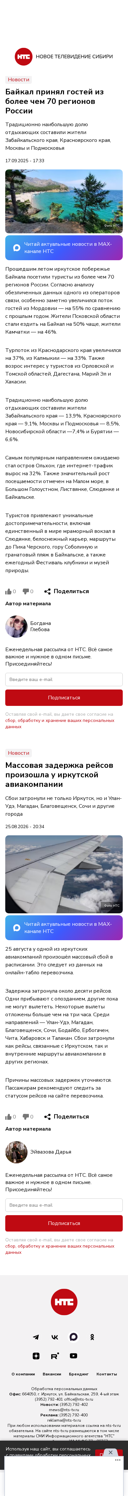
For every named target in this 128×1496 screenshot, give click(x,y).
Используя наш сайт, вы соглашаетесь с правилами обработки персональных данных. (48, 1455)
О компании (23, 1374)
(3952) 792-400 (73, 1415)
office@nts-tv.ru (78, 1399)
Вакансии (52, 1374)
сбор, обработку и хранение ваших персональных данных (59, 723)
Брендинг (79, 1374)
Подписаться (64, 697)
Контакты (106, 1374)
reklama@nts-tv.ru (64, 1420)
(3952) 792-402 (74, 1404)
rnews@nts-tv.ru (64, 1409)
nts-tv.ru (113, 1425)
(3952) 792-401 (49, 1399)
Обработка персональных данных (64, 1389)
